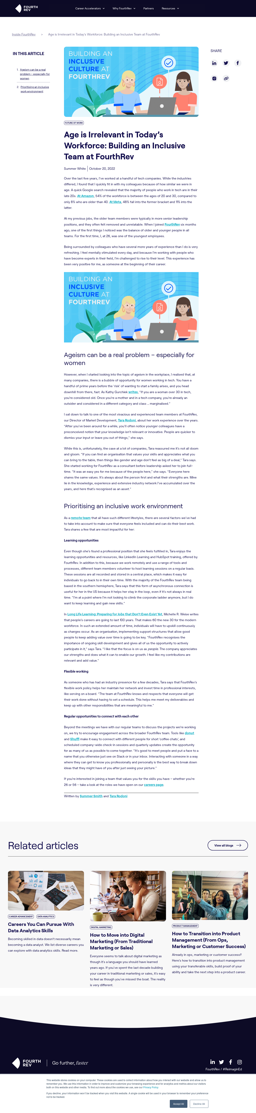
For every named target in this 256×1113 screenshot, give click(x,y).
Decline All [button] (199, 1103)
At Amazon (85, 196)
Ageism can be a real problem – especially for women (35, 74)
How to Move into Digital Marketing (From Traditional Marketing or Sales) (121, 941)
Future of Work (74, 123)
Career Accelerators (88, 8)
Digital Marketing (101, 927)
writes (133, 392)
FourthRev (172, 224)
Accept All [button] (178, 1103)
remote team (81, 518)
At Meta (115, 202)
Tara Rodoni (127, 420)
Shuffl (74, 739)
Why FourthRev (122, 8)
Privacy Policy (150, 1087)
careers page (153, 784)
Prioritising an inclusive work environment (35, 89)
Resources (168, 8)
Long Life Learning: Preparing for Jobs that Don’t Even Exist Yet (114, 614)
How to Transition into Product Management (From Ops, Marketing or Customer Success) (209, 939)
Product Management (185, 926)
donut (189, 733)
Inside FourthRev (24, 34)
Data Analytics (46, 916)
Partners (148, 8)
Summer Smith (91, 796)
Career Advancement (21, 916)
